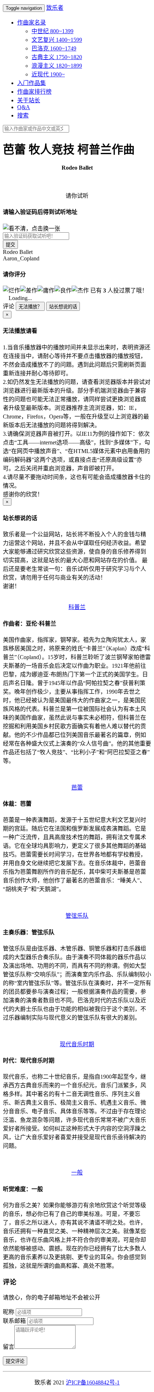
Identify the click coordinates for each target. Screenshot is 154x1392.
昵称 (8, 1312)
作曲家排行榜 (34, 92)
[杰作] (80, 290)
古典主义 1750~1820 (57, 57)
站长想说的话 (63, 306)
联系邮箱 (14, 1321)
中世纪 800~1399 (52, 31)
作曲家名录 (31, 22)
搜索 (23, 115)
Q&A (23, 107)
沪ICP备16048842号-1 (93, 1382)
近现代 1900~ (48, 74)
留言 (8, 1347)
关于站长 (28, 100)
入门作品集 (31, 83)
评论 (8, 306)
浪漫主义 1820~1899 (57, 66)
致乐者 (54, 8)
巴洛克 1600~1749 (54, 48)
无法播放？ (30, 306)
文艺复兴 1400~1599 (57, 40)
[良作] (63, 290)
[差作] (28, 290)
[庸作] (45, 290)
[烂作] (11, 290)
